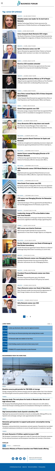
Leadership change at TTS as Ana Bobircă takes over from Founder (33, 214)
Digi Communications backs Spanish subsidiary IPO (20, 412)
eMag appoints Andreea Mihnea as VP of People (33, 79)
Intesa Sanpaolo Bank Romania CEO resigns (32, 34)
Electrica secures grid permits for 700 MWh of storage (21, 389)
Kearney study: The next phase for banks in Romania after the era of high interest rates (25, 400)
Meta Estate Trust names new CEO (29, 183)
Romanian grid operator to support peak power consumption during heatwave (26, 423)
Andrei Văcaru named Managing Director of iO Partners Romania (33, 154)
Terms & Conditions (32, 467)
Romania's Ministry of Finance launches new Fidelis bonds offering (25, 448)
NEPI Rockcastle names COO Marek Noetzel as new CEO (34, 169)
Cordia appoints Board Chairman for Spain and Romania (33, 140)
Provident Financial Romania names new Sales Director (33, 274)
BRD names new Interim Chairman (29, 228)
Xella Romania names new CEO (28, 303)
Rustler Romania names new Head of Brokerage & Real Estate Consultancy (34, 244)
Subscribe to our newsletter (35, 459)
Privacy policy (42, 467)
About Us (24, 467)
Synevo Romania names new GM (28, 49)
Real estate (20, 135)
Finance (19, 31)
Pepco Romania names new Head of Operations (33, 288)
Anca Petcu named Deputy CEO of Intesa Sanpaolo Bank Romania (34, 95)
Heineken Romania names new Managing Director (34, 258)
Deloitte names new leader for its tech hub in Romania (33, 20)
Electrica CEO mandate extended (28, 64)
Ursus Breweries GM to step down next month (33, 123)
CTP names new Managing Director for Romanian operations (34, 199)
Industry (19, 16)
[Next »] (30, 317)
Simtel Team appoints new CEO (28, 108)
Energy (19, 105)
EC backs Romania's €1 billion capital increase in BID (20, 434)
